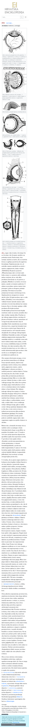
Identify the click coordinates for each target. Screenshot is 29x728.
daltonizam (17, 690)
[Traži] (21, 17)
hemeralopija (17, 692)
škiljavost (19, 697)
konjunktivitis (9, 672)
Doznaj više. (16, 722)
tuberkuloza (19, 681)
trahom (4, 683)
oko (3, 22)
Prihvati (13, 724)
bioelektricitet (9, 584)
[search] (25, 17)
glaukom (6, 686)
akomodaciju (17, 515)
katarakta (20, 677)
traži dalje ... (9, 23)
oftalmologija (10, 701)
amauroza (12, 688)
